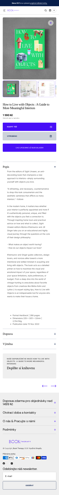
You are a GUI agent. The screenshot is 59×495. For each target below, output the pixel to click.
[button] (4, 11)
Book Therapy (18, 448)
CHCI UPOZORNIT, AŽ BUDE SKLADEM (29, 148)
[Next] (53, 386)
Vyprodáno (12, 136)
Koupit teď (12, 127)
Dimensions (18, 318)
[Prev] (44, 386)
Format (16, 315)
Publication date (20, 324)
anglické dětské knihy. (38, 3)
